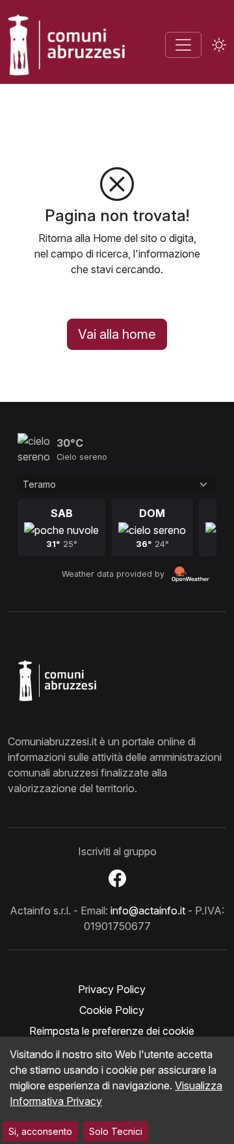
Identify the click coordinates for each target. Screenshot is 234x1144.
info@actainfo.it (147, 910)
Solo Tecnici (115, 1131)
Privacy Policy (112, 989)
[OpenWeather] (190, 574)
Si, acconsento (40, 1131)
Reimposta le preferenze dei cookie (111, 1030)
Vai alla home (117, 334)
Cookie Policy (111, 1010)
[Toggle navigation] (183, 45)
